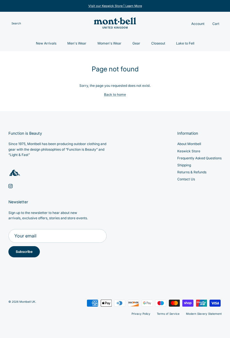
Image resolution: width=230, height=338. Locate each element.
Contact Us (186, 179)
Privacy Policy (141, 313)
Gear (136, 43)
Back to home (115, 94)
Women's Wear (109, 43)
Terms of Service (168, 313)
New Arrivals (46, 43)
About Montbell (189, 144)
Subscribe (24, 252)
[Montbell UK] (115, 23)
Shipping (184, 165)
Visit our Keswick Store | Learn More (115, 6)
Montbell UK (27, 301)
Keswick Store (188, 151)
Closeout (158, 43)
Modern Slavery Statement (204, 313)
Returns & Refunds (191, 172)
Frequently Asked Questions (199, 158)
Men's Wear (76, 43)
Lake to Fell (185, 43)
